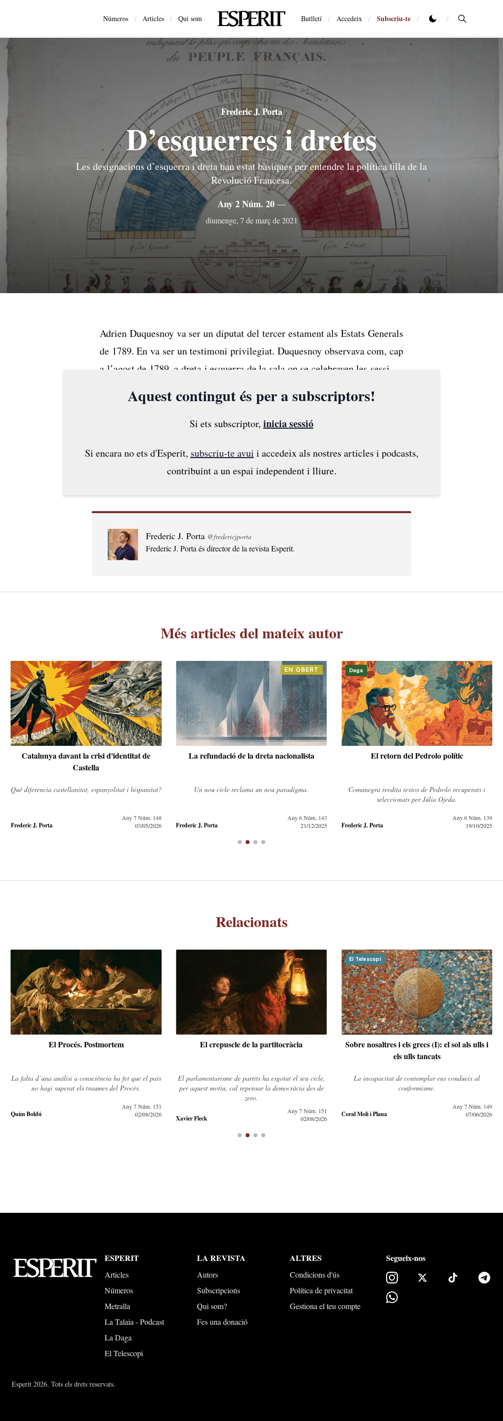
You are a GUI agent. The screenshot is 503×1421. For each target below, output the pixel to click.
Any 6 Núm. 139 (472, 817)
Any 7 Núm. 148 (142, 817)
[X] (422, 1278)
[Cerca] (462, 18)
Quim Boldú (26, 1114)
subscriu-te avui (222, 453)
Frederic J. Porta (251, 111)
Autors (207, 1274)
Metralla (117, 1306)
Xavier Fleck (191, 1118)
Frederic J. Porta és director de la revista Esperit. (220, 548)
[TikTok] (453, 1278)
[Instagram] (392, 1278)
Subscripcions (218, 1290)
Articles (153, 18)
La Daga (118, 1337)
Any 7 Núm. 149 (472, 1106)
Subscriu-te (394, 18)
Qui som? (212, 1306)
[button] (240, 842)
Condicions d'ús (314, 1274)
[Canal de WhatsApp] (392, 1297)
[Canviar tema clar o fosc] (433, 18)
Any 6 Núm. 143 (307, 817)
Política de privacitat (321, 1290)
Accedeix (349, 18)
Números (115, 18)
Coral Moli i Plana (364, 1114)
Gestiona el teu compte (325, 1306)
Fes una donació (222, 1321)
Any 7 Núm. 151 (142, 1106)
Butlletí (311, 18)
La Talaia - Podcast (134, 1321)
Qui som (190, 18)
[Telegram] (484, 1278)
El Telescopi (124, 1353)
